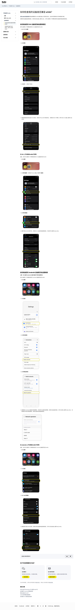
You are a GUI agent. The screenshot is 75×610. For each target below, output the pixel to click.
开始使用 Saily (12, 6)
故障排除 (5, 34)
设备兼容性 (18, 6)
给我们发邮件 (52, 577)
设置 (5, 15)
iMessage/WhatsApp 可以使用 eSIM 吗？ (29, 589)
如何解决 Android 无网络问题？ (27, 591)
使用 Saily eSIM (7, 18)
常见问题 (5, 37)
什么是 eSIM (63, 2)
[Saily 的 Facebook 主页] (38, 606)
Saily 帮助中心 (5, 6)
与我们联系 (25, 577)
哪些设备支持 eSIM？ (24, 593)
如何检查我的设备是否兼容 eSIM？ (10, 23)
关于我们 (70, 2)
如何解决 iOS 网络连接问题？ (26, 596)
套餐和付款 (6, 31)
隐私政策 (51, 582)
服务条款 (38, 582)
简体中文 (33, 606)
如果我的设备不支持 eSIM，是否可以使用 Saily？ (9, 28)
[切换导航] (15, 13)
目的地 (56, 2)
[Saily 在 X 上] (40, 606)
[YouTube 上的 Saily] (45, 606)
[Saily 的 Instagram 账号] (43, 606)
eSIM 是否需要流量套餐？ (25, 594)
